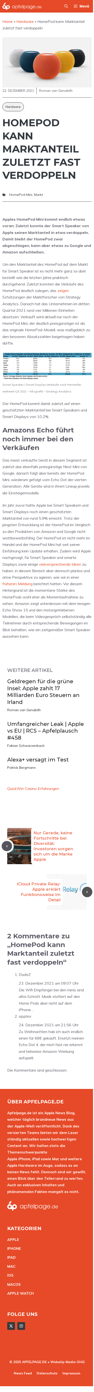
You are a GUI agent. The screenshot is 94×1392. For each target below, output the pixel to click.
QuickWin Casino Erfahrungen (33, 788)
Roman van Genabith (24, 710)
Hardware (13, 107)
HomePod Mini (20, 194)
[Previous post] (7, 846)
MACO (12, 1284)
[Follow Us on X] (11, 1326)
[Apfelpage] (22, 6)
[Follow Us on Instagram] (21, 1326)
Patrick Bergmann (21, 767)
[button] (66, 6)
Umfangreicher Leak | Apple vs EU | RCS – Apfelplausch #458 (45, 731)
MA (10, 1266)
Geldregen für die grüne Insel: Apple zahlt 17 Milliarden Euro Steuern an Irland (43, 691)
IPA (10, 1257)
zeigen (63, 290)
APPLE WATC (19, 1293)
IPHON (13, 1248)
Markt (38, 194)
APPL (12, 1239)
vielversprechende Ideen (60, 564)
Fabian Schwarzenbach (26, 745)
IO (9, 1275)
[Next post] (87, 892)
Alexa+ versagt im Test (38, 759)
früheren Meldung (17, 583)
